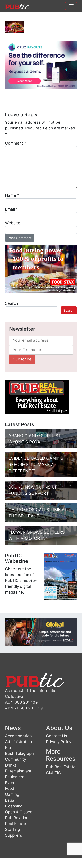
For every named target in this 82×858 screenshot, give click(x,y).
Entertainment (18, 771)
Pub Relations (17, 817)
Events (11, 782)
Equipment (15, 776)
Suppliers (13, 835)
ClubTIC (53, 772)
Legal (10, 800)
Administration (18, 741)
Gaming (12, 794)
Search (11, 303)
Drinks (11, 765)
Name (12, 195)
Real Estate (15, 823)
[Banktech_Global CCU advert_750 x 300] (41, 631)
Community (15, 759)
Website (12, 223)
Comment (15, 143)
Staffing (12, 829)
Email (11, 209)
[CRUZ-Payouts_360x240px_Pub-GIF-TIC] (41, 64)
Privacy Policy (58, 741)
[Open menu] (71, 6)
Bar (8, 747)
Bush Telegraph (19, 753)
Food (9, 788)
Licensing (13, 806)
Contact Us (56, 736)
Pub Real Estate (60, 766)
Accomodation (18, 736)
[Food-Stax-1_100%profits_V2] (41, 268)
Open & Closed (19, 812)
